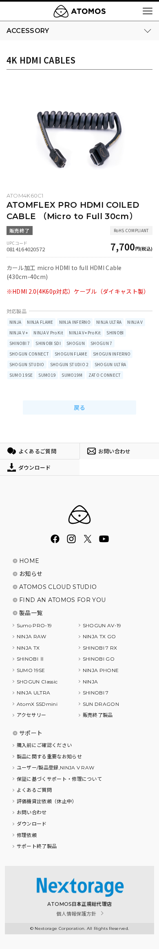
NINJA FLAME (40, 322)
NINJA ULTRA (109, 322)
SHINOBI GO (99, 659)
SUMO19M (72, 375)
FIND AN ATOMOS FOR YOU (62, 600)
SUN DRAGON (101, 704)
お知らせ (30, 574)
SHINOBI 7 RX (100, 648)
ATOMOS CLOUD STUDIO (58, 587)
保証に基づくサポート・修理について (59, 779)
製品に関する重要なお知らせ (49, 756)
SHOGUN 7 (102, 343)
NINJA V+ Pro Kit (85, 333)
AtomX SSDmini (37, 704)
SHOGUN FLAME (71, 354)
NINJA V (135, 322)
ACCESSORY (28, 31)
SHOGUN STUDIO (26, 364)
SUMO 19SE (21, 375)
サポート (30, 733)
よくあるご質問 (34, 790)
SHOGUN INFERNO (111, 354)
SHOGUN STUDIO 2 (69, 364)
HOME (29, 561)
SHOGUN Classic (37, 682)
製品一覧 (30, 613)
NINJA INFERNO (75, 322)
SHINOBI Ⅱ (31, 659)
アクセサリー (31, 715)
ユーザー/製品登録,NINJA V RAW (56, 767)
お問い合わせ (32, 812)
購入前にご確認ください (44, 745)
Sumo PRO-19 (34, 625)
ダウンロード (32, 824)
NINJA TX (28, 648)
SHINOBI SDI (48, 343)
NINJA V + (18, 333)
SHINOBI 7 (19, 343)
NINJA (15, 322)
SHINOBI (115, 333)
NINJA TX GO (99, 636)
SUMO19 (47, 375)
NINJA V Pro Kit (48, 333)
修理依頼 (27, 835)
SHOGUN (75, 343)
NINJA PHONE (101, 670)
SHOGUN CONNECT (29, 354)
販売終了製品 (98, 715)
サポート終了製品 (37, 846)
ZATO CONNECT (104, 375)
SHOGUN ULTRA (110, 364)
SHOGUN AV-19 (102, 625)
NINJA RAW (31, 636)
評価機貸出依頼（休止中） (47, 801)
